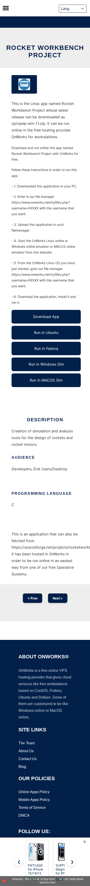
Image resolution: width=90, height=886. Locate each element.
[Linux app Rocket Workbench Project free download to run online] (24, 84)
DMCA (24, 815)
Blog (22, 767)
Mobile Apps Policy (34, 800)
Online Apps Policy (34, 792)
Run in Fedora (46, 348)
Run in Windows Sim (46, 364)
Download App (46, 316)
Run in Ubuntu (46, 332)
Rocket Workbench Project (45, 51)
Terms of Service (32, 808)
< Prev (32, 598)
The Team (26, 743)
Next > (58, 598)
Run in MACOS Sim (46, 380)
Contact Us (27, 759)
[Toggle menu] (5, 8)
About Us (26, 751)
